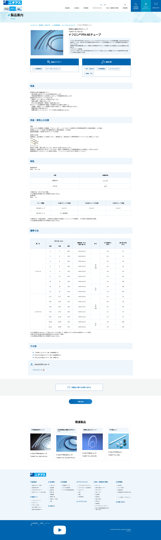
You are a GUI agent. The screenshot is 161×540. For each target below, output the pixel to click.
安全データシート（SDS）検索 (38, 492)
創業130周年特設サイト (37, 509)
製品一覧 (47, 25)
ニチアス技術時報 (66, 487)
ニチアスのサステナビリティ (84, 485)
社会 (79, 492)
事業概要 (52, 494)
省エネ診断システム (36, 507)
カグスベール (35, 502)
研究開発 (86, 8)
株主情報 (97, 494)
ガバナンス (80, 490)
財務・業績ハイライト (100, 487)
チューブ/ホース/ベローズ (68, 25)
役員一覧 (52, 492)
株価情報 (97, 503)
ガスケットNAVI (35, 505)
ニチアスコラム (82, 501)
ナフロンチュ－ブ (37, 369)
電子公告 (97, 501)
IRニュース (98, 485)
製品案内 (67, 8)
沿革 (51, 501)
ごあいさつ (52, 485)
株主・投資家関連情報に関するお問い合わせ (102, 508)
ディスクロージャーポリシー (102, 505)
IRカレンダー (98, 492)
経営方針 (52, 490)
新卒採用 (120, 485)
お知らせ (52, 506)
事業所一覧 (52, 496)
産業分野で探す (35, 487)
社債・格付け (98, 499)
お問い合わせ (121, 502)
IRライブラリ (98, 490)
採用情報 (125, 8)
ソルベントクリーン (36, 500)
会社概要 (52, 487)
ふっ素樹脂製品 (56, 25)
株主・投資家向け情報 (112, 8)
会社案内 (76, 8)
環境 (79, 494)
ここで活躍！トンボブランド (124, 497)
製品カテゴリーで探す (37, 485)
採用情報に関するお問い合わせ (124, 492)
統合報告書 (80, 496)
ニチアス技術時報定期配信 (68, 490)
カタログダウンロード (37, 490)
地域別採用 (120, 490)
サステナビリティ (97, 8)
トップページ (33, 25)
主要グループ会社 (54, 499)
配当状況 (97, 496)
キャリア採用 (121, 487)
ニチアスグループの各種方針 (84, 487)
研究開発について (66, 485)
